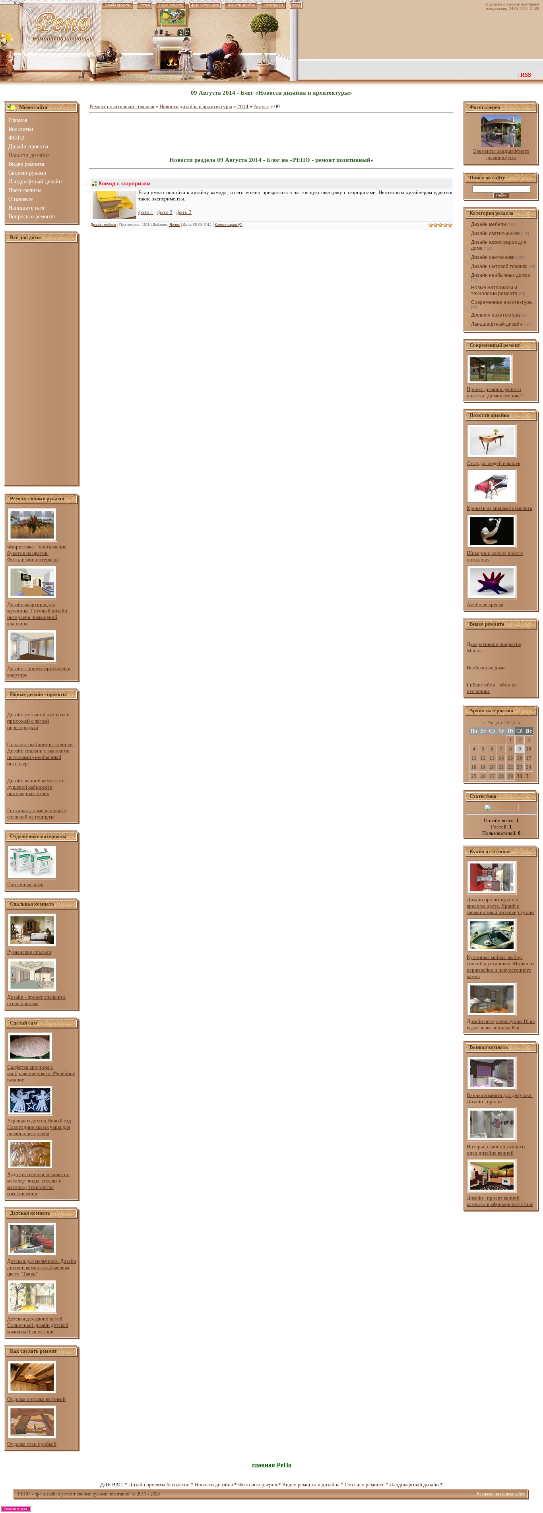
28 (501, 776)
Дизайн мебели (103, 225)
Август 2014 (501, 722)
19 (483, 767)
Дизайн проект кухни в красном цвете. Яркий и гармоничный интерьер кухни (500, 906)
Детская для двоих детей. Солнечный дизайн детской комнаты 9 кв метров (37, 1325)
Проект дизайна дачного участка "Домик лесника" (495, 392)
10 (528, 749)
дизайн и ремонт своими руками (75, 1494)
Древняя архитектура (495, 315)
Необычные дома (486, 668)
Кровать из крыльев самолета (499, 508)
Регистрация (273, 5)
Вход (296, 5)
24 (528, 767)
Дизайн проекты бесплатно (159, 1485)
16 (519, 758)
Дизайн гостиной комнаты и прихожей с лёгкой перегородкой (38, 721)
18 (474, 767)
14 (501, 758)
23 (519, 767)
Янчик (174, 225)
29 (510, 776)
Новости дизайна (214, 1485)
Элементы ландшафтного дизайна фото (501, 154)
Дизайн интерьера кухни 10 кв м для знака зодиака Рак (501, 1024)
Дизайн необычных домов (500, 275)
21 (501, 767)
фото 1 (145, 212)
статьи (145, 5)
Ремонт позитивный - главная (121, 106)
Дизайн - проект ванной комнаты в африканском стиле (500, 1201)
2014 (242, 106)
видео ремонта (170, 5)
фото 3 (184, 212)
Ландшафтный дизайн (496, 324)
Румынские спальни (29, 952)
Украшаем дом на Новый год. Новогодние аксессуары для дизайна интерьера (39, 1127)
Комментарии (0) (228, 225)
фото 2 (165, 212)
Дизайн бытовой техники (499, 266)
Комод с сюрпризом (125, 184)
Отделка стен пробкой (31, 1444)
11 (474, 758)
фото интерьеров (205, 5)
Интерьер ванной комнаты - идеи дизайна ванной (497, 1150)
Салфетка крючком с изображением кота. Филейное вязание (41, 1073)
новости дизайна (241, 5)
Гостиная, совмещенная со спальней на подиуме (36, 813)
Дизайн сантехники (493, 257)
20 (492, 767)
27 (492, 776)
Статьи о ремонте (364, 1485)
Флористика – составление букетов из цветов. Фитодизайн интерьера (36, 553)
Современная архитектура (501, 302)
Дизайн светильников (495, 233)
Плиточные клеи (25, 884)
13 (492, 758)
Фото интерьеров (257, 1485)
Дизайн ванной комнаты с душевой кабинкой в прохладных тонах (35, 787)
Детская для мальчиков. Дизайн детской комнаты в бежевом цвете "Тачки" (41, 1267)
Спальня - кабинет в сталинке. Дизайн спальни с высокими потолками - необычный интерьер (40, 753)
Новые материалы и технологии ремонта (494, 290)
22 (510, 767)
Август (261, 106)
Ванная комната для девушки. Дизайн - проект (500, 1098)
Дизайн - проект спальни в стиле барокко (36, 1000)
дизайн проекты (118, 5)
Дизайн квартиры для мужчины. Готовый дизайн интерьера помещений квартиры (37, 613)
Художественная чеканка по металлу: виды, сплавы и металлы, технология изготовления (38, 1183)
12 (483, 758)
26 (483, 776)
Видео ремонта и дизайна (310, 1485)
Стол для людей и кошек (493, 463)
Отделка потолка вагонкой (36, 1399)
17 (528, 758)
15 (510, 758)
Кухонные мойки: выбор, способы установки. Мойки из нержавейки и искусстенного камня (500, 966)
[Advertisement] (42, 364)
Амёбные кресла (485, 604)
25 (474, 776)
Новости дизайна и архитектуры (195, 106)
